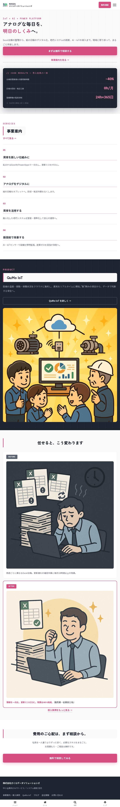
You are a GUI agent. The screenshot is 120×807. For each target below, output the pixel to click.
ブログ (36, 795)
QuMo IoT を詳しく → (60, 300)
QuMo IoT (26, 795)
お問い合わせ (57, 795)
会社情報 (45, 795)
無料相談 (105, 5)
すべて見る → (9, 138)
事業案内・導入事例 (11, 795)
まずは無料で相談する (60, 51)
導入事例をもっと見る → (60, 710)
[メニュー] (114, 5)
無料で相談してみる (60, 758)
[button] (111, 539)
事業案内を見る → (60, 59)
